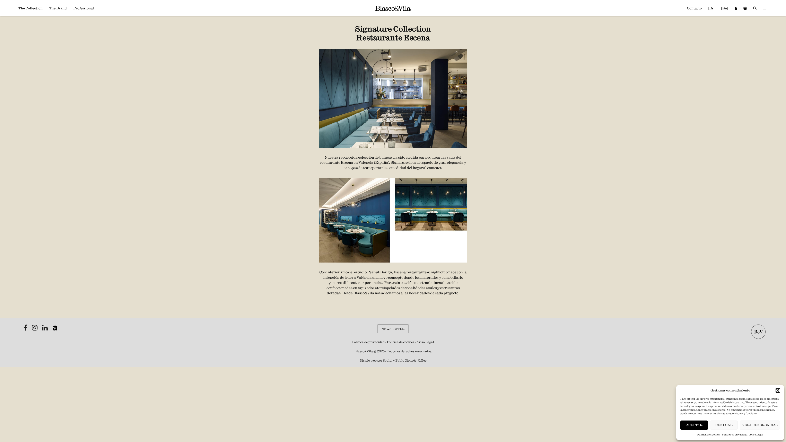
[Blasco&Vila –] (393, 8)
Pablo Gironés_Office (411, 360)
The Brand (58, 8)
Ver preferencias (760, 425)
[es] (711, 8)
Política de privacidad (734, 434)
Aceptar (694, 425)
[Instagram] (35, 329)
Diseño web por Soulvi (376, 360)
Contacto (694, 8)
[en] (724, 8)
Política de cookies (400, 342)
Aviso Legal (756, 434)
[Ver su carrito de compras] (745, 8)
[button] (778, 390)
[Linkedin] (45, 329)
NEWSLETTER (393, 329)
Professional (83, 8)
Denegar (724, 425)
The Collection (30, 8)
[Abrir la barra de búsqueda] (755, 8)
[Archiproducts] (54, 329)
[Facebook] (25, 329)
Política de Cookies (708, 434)
